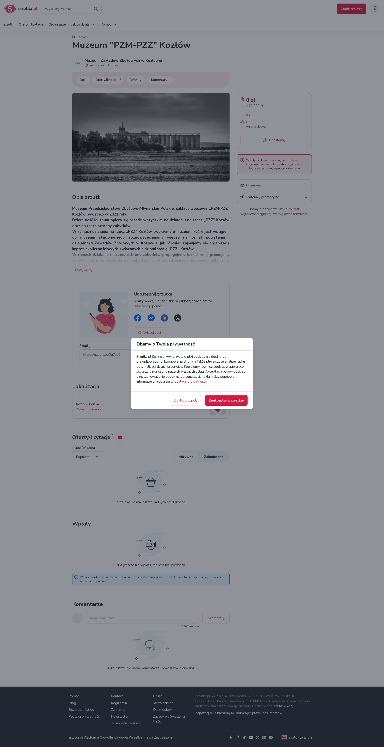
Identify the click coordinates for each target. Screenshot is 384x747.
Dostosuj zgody (186, 400)
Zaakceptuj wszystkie (226, 400)
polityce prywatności (190, 381)
